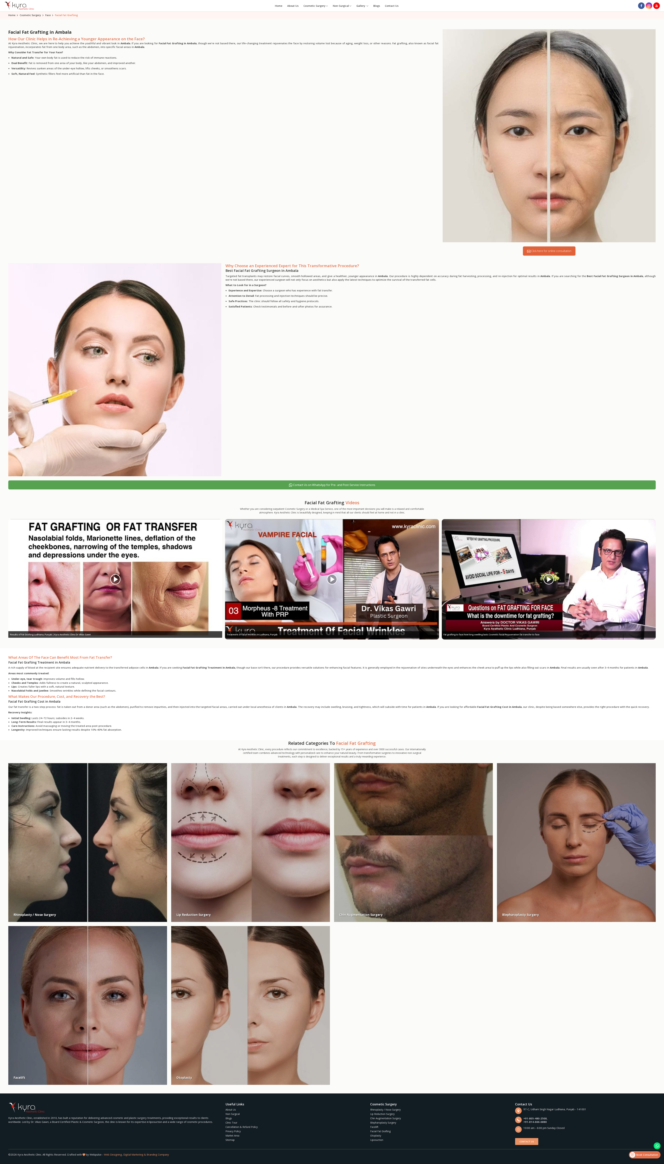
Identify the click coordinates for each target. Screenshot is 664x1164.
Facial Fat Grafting (380, 1131)
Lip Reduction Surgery (382, 1114)
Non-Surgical (341, 5)
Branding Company (158, 1154)
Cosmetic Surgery (314, 5)
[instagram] (649, 5)
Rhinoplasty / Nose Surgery (385, 1109)
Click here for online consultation (551, 251)
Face (48, 15)
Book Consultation (646, 1154)
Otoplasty (375, 1135)
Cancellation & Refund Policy (241, 1127)
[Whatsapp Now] (657, 1145)
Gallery (361, 5)
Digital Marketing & (134, 1154)
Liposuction (376, 1140)
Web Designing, (113, 1154)
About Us (293, 5)
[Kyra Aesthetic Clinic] (19, 5)
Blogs (376, 5)
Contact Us (392, 5)
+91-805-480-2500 (535, 1118)
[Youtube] (656, 5)
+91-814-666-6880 (535, 1122)
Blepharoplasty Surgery (383, 1122)
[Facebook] (641, 5)
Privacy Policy (233, 1131)
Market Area (232, 1135)
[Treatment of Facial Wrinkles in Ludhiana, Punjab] (332, 579)
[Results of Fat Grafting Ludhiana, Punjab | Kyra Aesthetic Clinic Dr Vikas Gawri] (115, 579)
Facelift (374, 1127)
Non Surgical (232, 1114)
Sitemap (230, 1140)
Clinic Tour (231, 1122)
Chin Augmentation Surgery (385, 1118)
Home (278, 5)
